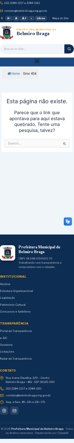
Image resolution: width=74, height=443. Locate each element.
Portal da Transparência (16, 331)
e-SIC (3, 338)
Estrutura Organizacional (16, 291)
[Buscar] (69, 48)
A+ (24, 18)
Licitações (7, 351)
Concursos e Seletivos (15, 311)
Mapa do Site (60, 18)
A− (8, 18)
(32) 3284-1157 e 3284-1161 (22, 3)
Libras (41, 18)
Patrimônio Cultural (12, 304)
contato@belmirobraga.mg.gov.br (25, 10)
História (5, 284)
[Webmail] (14, 410)
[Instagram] (4, 410)
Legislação (7, 297)
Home (15, 74)
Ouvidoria (6, 344)
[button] (37, 61)
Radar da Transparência (16, 358)
